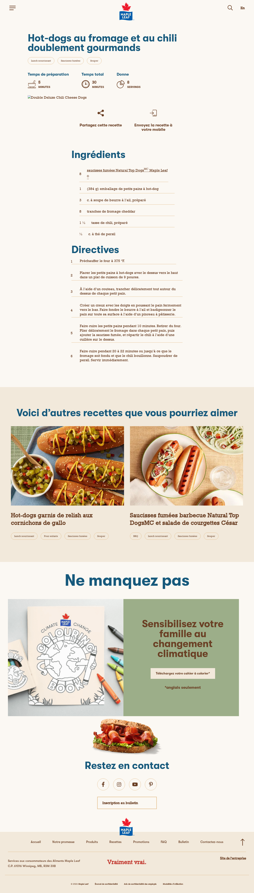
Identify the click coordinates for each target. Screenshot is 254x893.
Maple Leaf (83, 884)
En (243, 8)
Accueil (36, 842)
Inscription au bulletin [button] (120, 803)
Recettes (115, 842)
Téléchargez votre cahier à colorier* (183, 673)
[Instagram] (119, 784)
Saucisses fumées (70, 60)
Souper (94, 60)
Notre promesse (63, 842)
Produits (92, 842)
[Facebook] (103, 784)
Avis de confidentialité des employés (140, 884)
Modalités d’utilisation (173, 884)
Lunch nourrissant (41, 60)
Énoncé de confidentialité (106, 884)
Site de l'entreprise (233, 858)
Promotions (141, 842)
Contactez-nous (211, 842)
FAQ (164, 842)
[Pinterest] (151, 784)
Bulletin (183, 842)
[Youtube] (135, 784)
